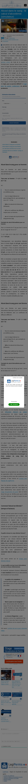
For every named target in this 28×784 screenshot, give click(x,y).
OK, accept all (14, 404)
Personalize (14, 401)
